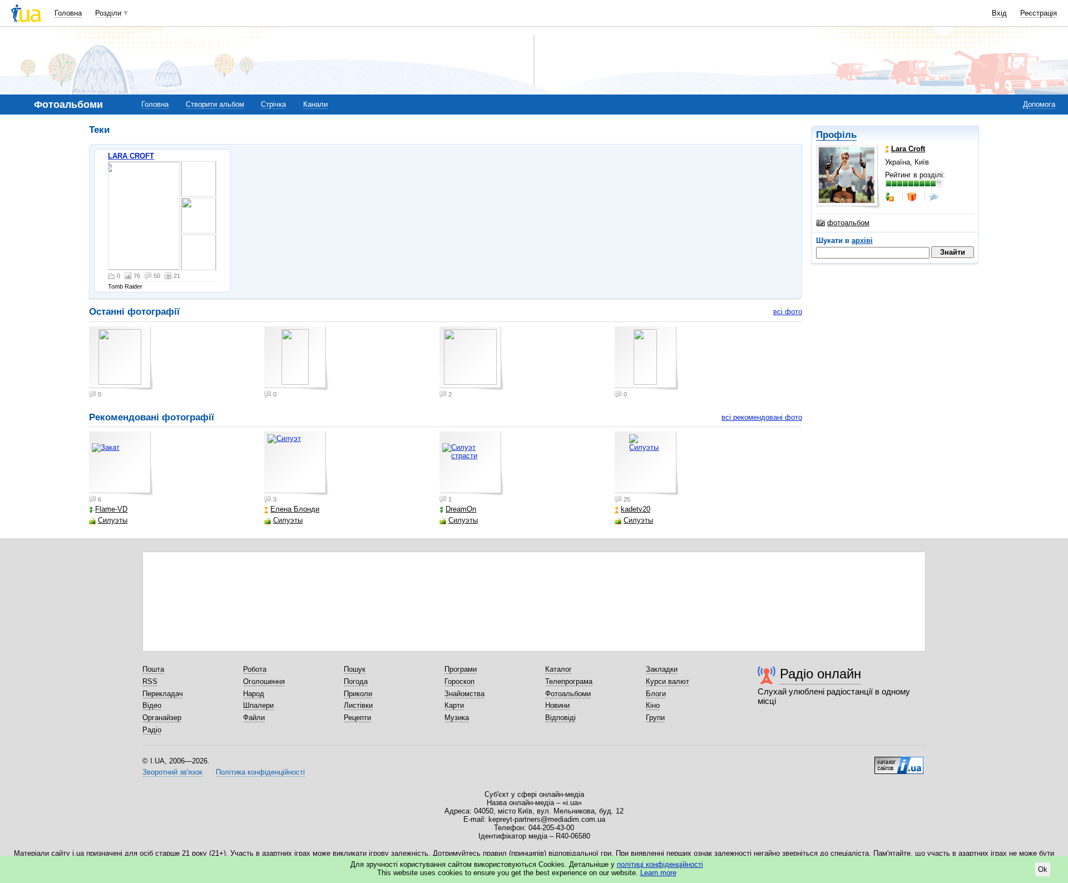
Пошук (354, 669)
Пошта (153, 669)
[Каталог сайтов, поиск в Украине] (898, 761)
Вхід (999, 13)
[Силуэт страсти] (471, 463)
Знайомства (464, 693)
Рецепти (357, 717)
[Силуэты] (647, 463)
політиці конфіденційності (660, 864)
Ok (1042, 869)
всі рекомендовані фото (761, 417)
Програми (460, 669)
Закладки (662, 669)
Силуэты (112, 520)
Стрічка (273, 104)
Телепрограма (568, 681)
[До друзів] (890, 196)
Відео (151, 705)
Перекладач (162, 693)
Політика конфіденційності (260, 772)
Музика (456, 717)
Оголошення (264, 681)
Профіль (836, 135)
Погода (356, 681)
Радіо (151, 730)
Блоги (656, 693)
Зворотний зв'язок (172, 772)
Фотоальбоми (568, 693)
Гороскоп (459, 681)
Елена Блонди (294, 509)
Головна (68, 13)
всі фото (787, 311)
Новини (557, 705)
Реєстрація (1038, 13)
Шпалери (258, 705)
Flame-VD (111, 509)
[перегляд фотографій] (144, 215)
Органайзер (161, 717)
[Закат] (121, 463)
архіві (862, 240)
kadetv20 (635, 509)
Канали (315, 104)
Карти (454, 705)
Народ (253, 693)
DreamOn (461, 509)
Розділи (108, 13)
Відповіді (560, 717)
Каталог (558, 669)
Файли (254, 717)
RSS (149, 681)
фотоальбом (848, 223)
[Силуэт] (296, 463)
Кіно (653, 705)
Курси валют (667, 681)
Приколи (358, 693)
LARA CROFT (131, 156)
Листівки (358, 705)
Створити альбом (215, 104)
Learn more (658, 873)
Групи (655, 717)
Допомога (1039, 104)
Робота (254, 669)
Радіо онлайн (820, 673)
